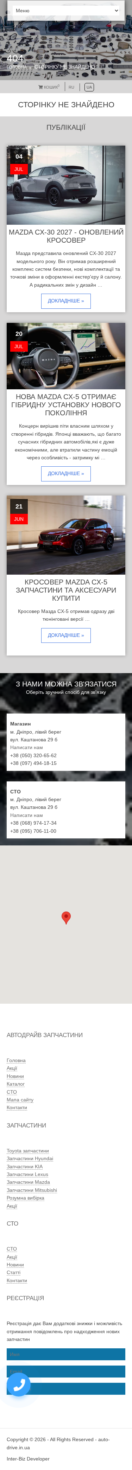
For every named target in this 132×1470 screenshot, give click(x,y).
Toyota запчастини (28, 1150)
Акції (12, 1068)
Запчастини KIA (25, 1166)
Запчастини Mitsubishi (32, 1190)
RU (71, 87)
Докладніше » (66, 300)
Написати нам (26, 747)
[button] (66, 918)
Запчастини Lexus (27, 1174)
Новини (15, 1076)
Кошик (51, 87)
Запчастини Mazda (28, 1182)
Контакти (17, 1107)
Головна (17, 67)
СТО (12, 1092)
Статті (13, 1272)
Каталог (16, 1084)
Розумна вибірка (25, 1198)
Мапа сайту (20, 1099)
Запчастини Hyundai (30, 1158)
